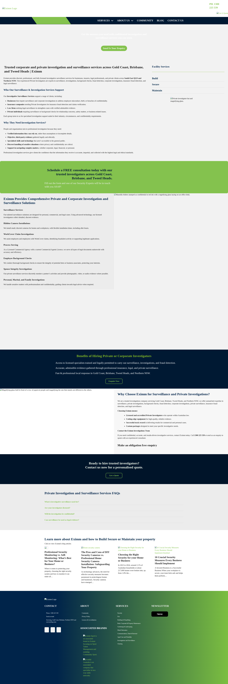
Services (103, 20)
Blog (160, 20)
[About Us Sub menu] (132, 20)
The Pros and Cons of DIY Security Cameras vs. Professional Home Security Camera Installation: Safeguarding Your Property (95, 560)
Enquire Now (114, 381)
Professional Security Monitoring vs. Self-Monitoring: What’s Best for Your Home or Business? (58, 558)
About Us (123, 20)
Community (145, 20)
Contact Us (175, 20)
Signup (160, 614)
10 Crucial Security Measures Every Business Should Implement (168, 560)
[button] (188, 78)
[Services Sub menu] (112, 20)
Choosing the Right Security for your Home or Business (130, 557)
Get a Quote (114, 475)
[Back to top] (219, 676)
